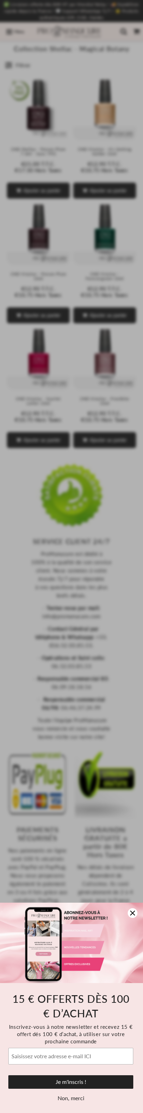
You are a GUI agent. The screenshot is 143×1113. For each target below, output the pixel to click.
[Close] (132, 913)
